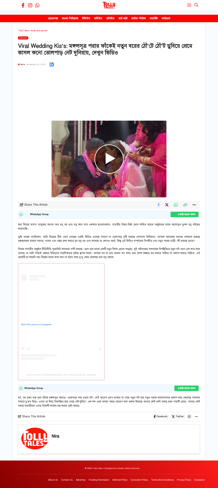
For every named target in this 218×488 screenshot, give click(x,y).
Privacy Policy (184, 480)
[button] (196, 5)
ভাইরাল (166, 18)
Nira (23, 64)
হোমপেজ (53, 18)
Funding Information (99, 480)
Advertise (81, 480)
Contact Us (67, 480)
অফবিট (154, 18)
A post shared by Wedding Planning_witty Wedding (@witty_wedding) (61, 374)
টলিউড (86, 18)
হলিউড (110, 18)
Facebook (161, 416)
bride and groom (39, 30)
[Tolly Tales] (109, 5)
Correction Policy (139, 480)
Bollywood (23, 38)
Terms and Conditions (162, 480)
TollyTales (23, 30)
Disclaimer (199, 480)
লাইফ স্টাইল (139, 18)
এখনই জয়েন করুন (184, 214)
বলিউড (98, 18)
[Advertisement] (109, 96)
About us (53, 480)
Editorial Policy (120, 480)
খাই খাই (123, 18)
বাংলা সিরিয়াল (70, 18)
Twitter (180, 416)
